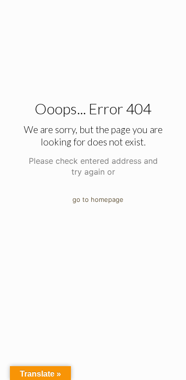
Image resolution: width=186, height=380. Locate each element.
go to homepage (98, 199)
